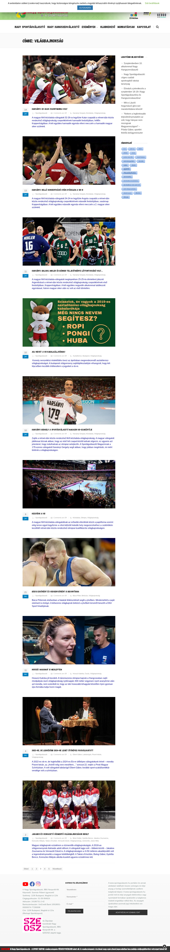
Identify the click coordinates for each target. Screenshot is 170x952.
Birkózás (85, 596)
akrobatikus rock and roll (132, 185)
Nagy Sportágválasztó (30, 27)
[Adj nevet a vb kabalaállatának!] (69, 322)
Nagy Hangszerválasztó (63, 27)
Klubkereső (107, 27)
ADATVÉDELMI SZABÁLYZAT (128, 912)
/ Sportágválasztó (41, 113)
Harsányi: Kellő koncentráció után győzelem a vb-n (57, 189)
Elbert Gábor (77, 754)
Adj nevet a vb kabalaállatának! (48, 351)
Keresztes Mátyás (38, 841)
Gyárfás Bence (87, 838)
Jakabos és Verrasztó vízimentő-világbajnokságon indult (60, 834)
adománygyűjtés (129, 161)
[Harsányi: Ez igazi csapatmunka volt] (69, 79)
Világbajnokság (99, 113)
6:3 (125, 149)
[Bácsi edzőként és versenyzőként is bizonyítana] (69, 562)
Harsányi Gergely (79, 113)
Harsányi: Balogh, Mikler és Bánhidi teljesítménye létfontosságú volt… (67, 270)
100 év (132, 149)
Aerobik (141, 161)
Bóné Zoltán (77, 838)
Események (89, 27)
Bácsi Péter (77, 596)
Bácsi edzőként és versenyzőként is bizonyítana (55, 591)
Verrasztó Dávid (63, 841)
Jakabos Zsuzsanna (101, 838)
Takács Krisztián (51, 841)
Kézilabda (89, 113)
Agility (125, 165)
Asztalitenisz (77, 356)
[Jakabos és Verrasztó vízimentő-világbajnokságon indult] (69, 805)
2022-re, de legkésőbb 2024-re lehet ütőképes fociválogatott (62, 750)
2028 (133, 153)
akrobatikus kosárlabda (131, 181)
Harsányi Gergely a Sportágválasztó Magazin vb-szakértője (62, 429)
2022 (125, 153)
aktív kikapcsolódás (130, 189)
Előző (26, 869)
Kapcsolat (144, 27)
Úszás (87, 674)
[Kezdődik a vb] (69, 484)
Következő (57, 869)
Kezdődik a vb (38, 513)
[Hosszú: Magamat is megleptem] (69, 640)
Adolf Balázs (141, 157)
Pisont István (96, 754)
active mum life (128, 157)
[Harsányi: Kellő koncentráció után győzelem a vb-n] (69, 160)
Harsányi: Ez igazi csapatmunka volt (49, 109)
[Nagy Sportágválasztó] (42, 18)
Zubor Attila (95, 841)
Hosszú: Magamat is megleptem (47, 669)
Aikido (134, 165)
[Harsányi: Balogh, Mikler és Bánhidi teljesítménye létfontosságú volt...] (69, 241)
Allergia (126, 197)
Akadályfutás (130, 173)
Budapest (86, 356)
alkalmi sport (127, 193)
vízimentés (86, 841)
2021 (140, 149)
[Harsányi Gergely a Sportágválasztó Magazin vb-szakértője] (69, 400)
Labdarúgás (87, 754)
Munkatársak (126, 27)
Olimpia (83, 518)
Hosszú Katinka (78, 674)
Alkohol (138, 193)
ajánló (126, 169)
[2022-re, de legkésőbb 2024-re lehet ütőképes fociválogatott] (69, 721)
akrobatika (127, 177)
